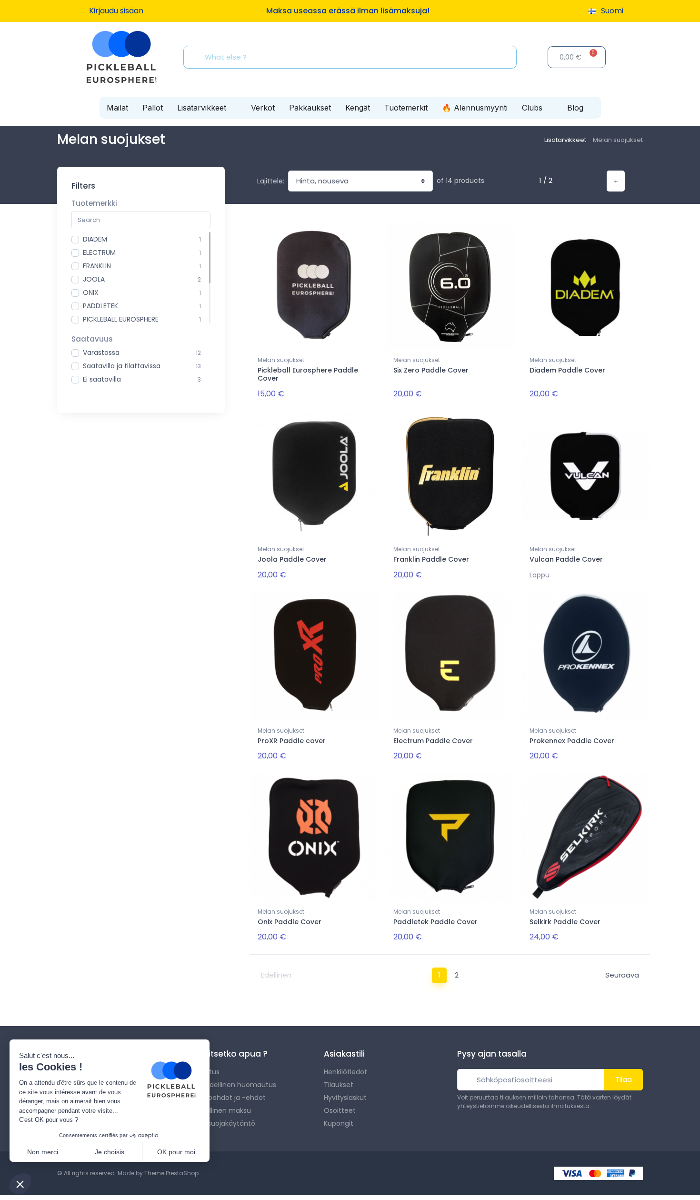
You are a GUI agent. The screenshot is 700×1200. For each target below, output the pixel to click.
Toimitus (205, 1072)
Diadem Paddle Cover (567, 370)
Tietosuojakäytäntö (222, 1123)
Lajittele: (270, 181)
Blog (575, 107)
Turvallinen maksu (220, 1110)
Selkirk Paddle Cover (565, 922)
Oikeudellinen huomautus (233, 1084)
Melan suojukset (281, 360)
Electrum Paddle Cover (433, 741)
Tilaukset (338, 1084)
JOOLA (94, 279)
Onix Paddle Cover (289, 922)
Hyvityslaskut (345, 1097)
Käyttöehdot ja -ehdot (228, 1097)
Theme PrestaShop (171, 1173)
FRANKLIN (97, 266)
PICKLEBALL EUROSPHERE (121, 319)
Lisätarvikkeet (201, 107)
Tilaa (623, 1079)
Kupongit (338, 1123)
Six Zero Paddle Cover (431, 370)
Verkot (263, 107)
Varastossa (101, 352)
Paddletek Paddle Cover (435, 922)
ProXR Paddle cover (292, 741)
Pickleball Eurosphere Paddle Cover (308, 374)
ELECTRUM (99, 252)
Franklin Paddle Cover (431, 559)
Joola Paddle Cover (292, 559)
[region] (140, 277)
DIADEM (95, 239)
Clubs (532, 107)
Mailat (117, 107)
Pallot (152, 107)
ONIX (91, 292)
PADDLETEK (100, 306)
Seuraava (622, 975)
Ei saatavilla (102, 379)
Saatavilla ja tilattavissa (121, 366)
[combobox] (353, 57)
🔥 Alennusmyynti (475, 107)
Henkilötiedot (345, 1072)
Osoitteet (340, 1110)
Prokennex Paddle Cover (572, 741)
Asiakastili (344, 1053)
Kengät (357, 107)
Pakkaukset (310, 107)
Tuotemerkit (406, 107)
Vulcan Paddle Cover (566, 559)
